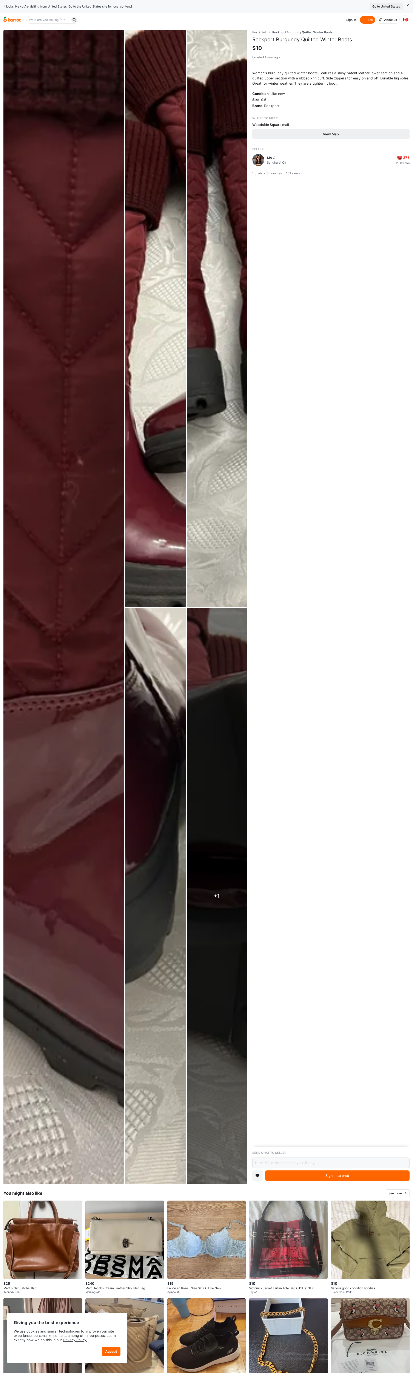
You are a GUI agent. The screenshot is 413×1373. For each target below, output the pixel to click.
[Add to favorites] (257, 1175)
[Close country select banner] (408, 5)
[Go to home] (12, 20)
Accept (111, 1351)
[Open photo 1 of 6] (63, 607)
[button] (398, 1193)
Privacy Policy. (75, 1340)
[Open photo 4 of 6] (155, 896)
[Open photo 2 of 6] (155, 318)
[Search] (74, 20)
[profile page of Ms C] (258, 160)
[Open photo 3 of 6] (217, 318)
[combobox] (48, 20)
